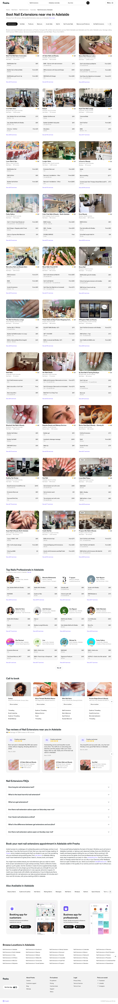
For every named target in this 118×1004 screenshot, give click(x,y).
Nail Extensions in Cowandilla (57, 957)
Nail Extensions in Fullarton (103, 955)
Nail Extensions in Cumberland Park (105, 960)
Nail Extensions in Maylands (10, 963)
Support (52, 989)
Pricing (52, 983)
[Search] (88, 3)
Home (8, 10)
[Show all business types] (110, 891)
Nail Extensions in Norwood (57, 952)
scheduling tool (92, 857)
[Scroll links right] (115, 956)
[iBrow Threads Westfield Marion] (45, 701)
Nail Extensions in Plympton (103, 957)
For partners (53, 980)
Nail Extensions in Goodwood (33, 949)
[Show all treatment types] (110, 24)
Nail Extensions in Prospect (57, 963)
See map (52, 18)
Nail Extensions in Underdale (81, 949)
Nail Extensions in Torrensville (34, 960)
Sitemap (28, 989)
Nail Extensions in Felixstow (103, 949)
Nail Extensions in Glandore (81, 963)
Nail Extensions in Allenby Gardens (59, 949)
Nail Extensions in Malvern (81, 952)
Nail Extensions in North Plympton (105, 952)
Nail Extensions (24, 10)
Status (51, 991)
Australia (33, 10)
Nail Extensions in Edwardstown (104, 963)
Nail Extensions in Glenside (81, 960)
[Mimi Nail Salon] (72, 701)
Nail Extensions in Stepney (33, 952)
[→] (111, 702)
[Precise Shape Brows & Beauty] (99, 701)
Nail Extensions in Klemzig (81, 957)
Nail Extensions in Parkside (57, 955)
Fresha (8, 853)
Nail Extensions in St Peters (10, 957)
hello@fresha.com (101, 861)
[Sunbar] (18, 701)
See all (59, 668)
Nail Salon (15, 10)
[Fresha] (6, 3)
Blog (27, 986)
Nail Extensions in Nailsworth (81, 955)
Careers (28, 980)
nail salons (38, 855)
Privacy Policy (77, 980)
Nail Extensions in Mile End (10, 960)
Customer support (31, 983)
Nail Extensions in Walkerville (33, 957)
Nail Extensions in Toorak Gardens (35, 963)
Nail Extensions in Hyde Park (57, 960)
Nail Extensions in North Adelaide (11, 952)
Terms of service (78, 983)
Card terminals (54, 986)
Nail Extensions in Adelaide (10, 949)
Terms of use (77, 986)
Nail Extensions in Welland (33, 955)
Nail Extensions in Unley (9, 955)
